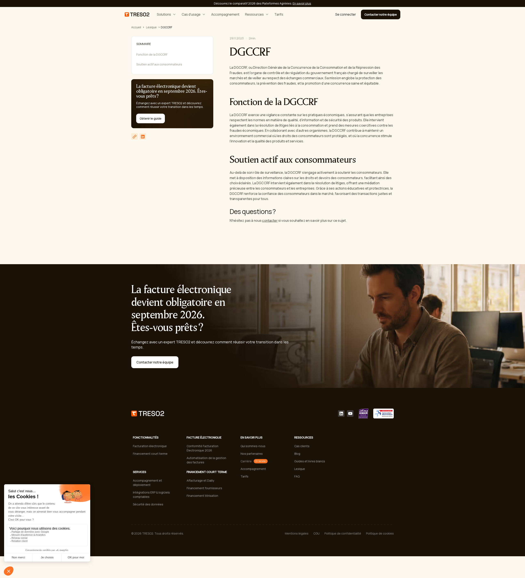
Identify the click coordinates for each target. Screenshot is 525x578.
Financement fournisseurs (204, 488)
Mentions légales (296, 533)
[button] (166, 14)
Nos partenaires (252, 454)
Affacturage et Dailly (200, 480)
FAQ (297, 476)
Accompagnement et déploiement (147, 483)
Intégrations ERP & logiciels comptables (151, 494)
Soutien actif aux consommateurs (159, 64)
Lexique (151, 27)
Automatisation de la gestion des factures (206, 460)
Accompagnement (225, 14)
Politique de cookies (380, 533)
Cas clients (301, 446)
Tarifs (278, 14)
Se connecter (345, 14)
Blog (297, 454)
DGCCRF (166, 27)
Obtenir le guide (150, 119)
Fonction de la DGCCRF (152, 54)
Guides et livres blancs (309, 461)
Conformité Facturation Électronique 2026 (202, 448)
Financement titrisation (202, 496)
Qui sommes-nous (253, 446)
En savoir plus (302, 3)
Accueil (136, 27)
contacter (269, 220)
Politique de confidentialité (342, 533)
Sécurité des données (148, 504)
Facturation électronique (150, 446)
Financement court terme (150, 454)
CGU (316, 533)
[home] (137, 14)
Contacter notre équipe (380, 14)
